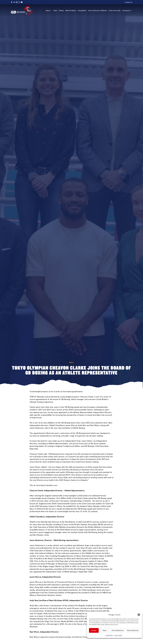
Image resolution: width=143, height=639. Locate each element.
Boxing (61, 10)
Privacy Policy (118, 635)
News (55, 10)
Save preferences (133, 630)
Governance (126, 10)
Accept (93, 630)
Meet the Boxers (70, 10)
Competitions (82, 10)
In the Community (115, 10)
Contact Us (128, 2)
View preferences (118, 630)
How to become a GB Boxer (97, 10)
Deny (104, 630)
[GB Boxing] (22, 10)
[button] (139, 615)
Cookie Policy (109, 635)
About (48, 10)
